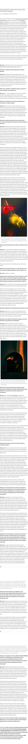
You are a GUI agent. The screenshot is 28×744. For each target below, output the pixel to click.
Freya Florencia (14, 729)
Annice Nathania (6, 730)
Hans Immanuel (22, 729)
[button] (14, 8)
